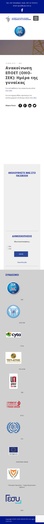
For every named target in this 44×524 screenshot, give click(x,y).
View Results (22, 262)
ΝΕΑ (20, 63)
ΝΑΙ (10, 246)
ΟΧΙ (10, 249)
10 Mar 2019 (11, 63)
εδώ (10, 91)
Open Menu (35, 18)
